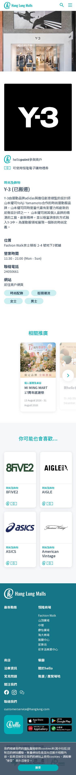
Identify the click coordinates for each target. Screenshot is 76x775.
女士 (13, 301)
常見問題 (10, 676)
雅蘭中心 (43, 640)
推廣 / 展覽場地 (49, 676)
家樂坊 (42, 644)
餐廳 (41, 660)
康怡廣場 (43, 630)
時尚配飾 (16, 293)
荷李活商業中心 (48, 649)
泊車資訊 (10, 668)
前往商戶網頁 (14, 284)
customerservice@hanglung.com (26, 709)
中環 (41, 625)
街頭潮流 (43, 293)
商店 (7, 660)
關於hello (45, 668)
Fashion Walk (47, 615)
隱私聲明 (29, 748)
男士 (34, 301)
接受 (38, 767)
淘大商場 (43, 635)
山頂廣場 (43, 620)
